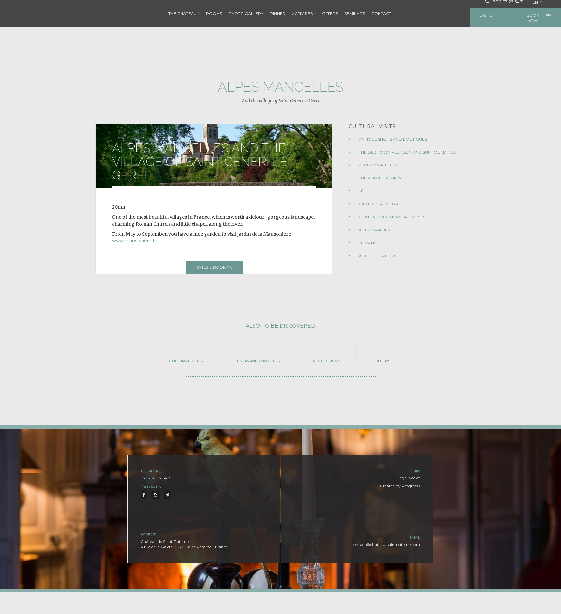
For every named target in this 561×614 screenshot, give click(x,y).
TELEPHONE (151, 471)
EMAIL (414, 537)
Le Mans (367, 242)
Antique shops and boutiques (392, 139)
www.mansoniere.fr (134, 241)
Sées (363, 191)
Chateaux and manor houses (391, 217)
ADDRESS (148, 534)
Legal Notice (408, 477)
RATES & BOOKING (214, 267)
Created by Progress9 (400, 486)
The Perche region (380, 178)
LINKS (415, 471)
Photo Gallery (246, 13)
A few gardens (375, 229)
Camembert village (380, 204)
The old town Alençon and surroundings (407, 152)
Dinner (277, 13)
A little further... (378, 255)
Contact (381, 13)
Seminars (354, 13)
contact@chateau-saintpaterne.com (386, 544)
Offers (330, 13)
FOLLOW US (151, 487)
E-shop (488, 15)
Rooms (214, 13)
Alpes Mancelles (377, 165)
